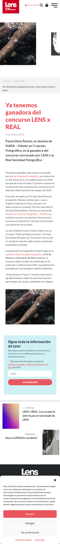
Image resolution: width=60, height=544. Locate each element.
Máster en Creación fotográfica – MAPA (26, 214)
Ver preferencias (30, 532)
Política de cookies (24, 540)
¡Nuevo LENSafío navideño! (21, 437)
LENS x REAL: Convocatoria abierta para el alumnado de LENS (38, 415)
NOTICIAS (19, 81)
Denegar (30, 523)
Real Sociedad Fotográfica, (25, 176)
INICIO (6, 81)
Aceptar (30, 514)
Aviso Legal (39, 540)
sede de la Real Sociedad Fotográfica (24, 254)
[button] (55, 480)
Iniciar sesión (32, 5)
